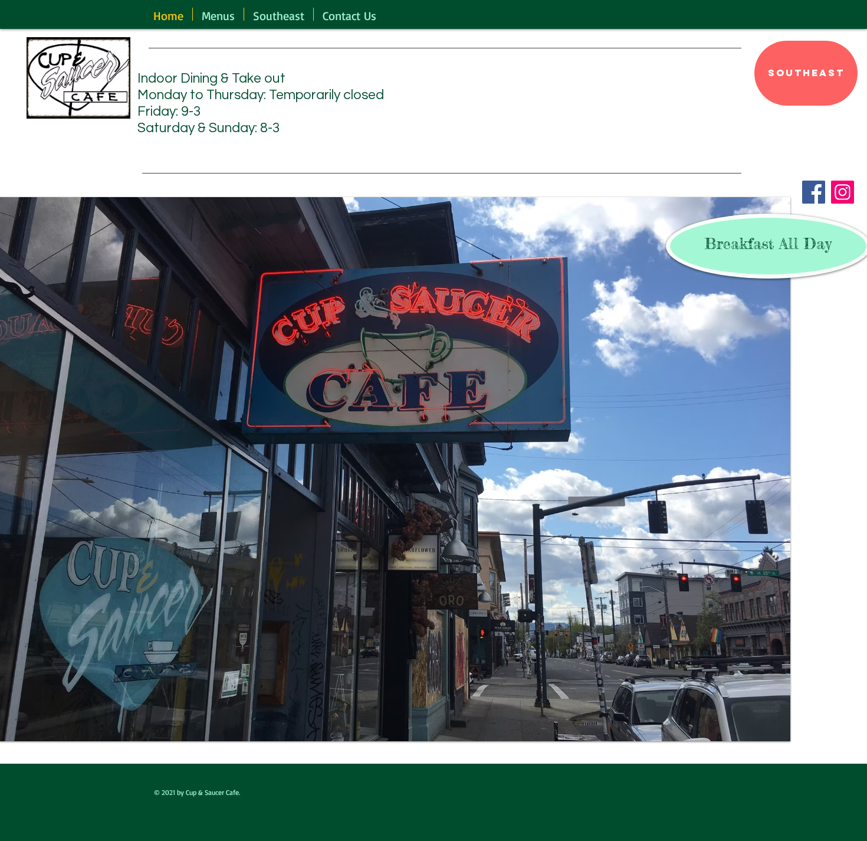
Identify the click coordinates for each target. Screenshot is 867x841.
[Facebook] (813, 192)
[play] (765, 731)
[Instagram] (842, 192)
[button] (218, 14)
